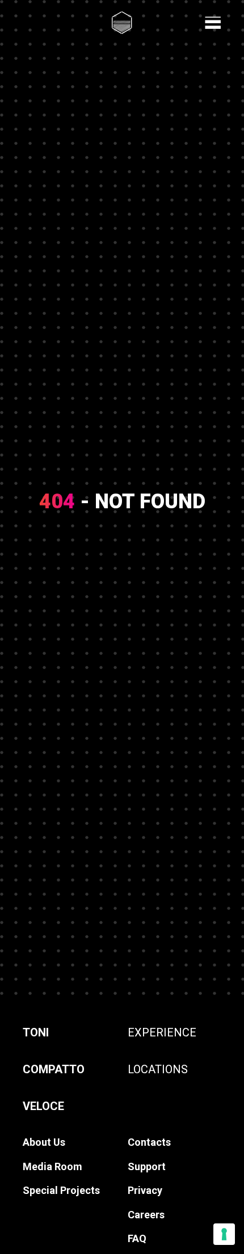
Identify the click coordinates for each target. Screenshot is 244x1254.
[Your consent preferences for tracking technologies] (224, 1234)
